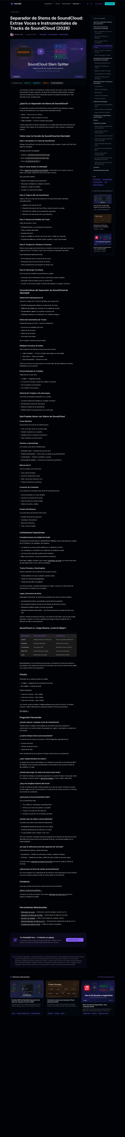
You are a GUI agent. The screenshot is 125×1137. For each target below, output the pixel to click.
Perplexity (36, 83)
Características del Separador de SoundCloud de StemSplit (103, 59)
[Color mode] (87, 3)
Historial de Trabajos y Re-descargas (102, 77)
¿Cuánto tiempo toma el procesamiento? (101, 131)
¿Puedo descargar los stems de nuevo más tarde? (103, 139)
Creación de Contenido (101, 95)
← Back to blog (14, 12)
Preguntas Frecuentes (100, 123)
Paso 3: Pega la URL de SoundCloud (101, 41)
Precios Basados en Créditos (103, 74)
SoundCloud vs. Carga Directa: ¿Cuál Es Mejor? (102, 116)
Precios (58, 3)
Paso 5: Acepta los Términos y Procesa (103, 51)
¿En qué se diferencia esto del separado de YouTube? (103, 158)
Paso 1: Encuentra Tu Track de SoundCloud (103, 32)
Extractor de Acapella (28, 918)
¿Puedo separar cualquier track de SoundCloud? (103, 127)
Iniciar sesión (98, 3)
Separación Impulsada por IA (103, 63)
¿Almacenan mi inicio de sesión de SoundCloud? (103, 163)
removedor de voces (54, 560)
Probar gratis (109, 3)
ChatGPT (26, 83)
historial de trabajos (46, 778)
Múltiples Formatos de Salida (103, 71)
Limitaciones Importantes (100, 101)
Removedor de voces (28, 912)
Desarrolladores (66, 3)
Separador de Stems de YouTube (31, 915)
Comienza (96, 167)
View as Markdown (57, 83)
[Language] (91, 3)
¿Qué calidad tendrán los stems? (104, 135)
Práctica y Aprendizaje (101, 89)
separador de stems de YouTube (41, 861)
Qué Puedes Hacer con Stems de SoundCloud (103, 82)
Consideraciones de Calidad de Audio (103, 105)
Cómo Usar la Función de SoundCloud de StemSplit (101, 27)
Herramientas (48, 3)
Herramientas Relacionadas (101, 170)
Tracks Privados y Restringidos (103, 109)
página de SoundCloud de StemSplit (36, 170)
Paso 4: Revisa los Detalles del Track (103, 46)
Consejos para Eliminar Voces (30, 924)
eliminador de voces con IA (58, 894)
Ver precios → (24, 711)
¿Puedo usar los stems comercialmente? (101, 153)
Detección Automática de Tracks (102, 66)
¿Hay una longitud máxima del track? (103, 144)
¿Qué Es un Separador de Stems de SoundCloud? (103, 22)
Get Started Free (73, 940)
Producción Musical (100, 98)
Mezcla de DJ (98, 92)
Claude (45, 83)
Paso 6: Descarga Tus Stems (103, 55)
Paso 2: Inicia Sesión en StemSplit (101, 37)
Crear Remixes (99, 86)
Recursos (76, 3)
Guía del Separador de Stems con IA (33, 921)
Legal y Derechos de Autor (102, 112)
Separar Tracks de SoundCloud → (31, 890)
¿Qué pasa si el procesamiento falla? (103, 149)
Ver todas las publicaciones (105, 977)
